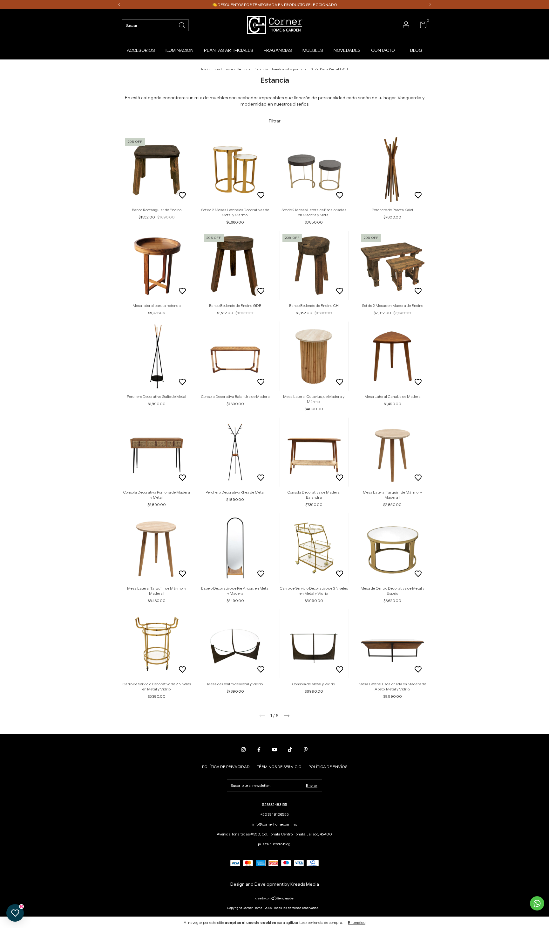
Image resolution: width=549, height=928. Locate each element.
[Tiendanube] (275, 899)
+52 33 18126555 (274, 814)
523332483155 (274, 804)
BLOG (416, 50)
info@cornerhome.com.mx (274, 824)
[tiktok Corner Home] (290, 749)
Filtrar (275, 121)
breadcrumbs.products (289, 69)
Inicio (205, 69)
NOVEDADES (347, 50)
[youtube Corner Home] (274, 749)
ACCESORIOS (141, 50)
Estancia (261, 69)
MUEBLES (312, 50)
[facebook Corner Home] (258, 749)
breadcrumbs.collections (232, 69)
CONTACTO (383, 50)
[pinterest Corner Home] (305, 749)
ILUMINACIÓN (179, 50)
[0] (421, 26)
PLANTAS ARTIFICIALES (228, 50)
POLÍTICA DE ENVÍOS (327, 766)
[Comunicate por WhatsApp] (537, 903)
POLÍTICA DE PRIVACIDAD (226, 766)
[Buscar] (182, 24)
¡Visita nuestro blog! (274, 843)
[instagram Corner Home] (243, 749)
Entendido (356, 922)
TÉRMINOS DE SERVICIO (279, 766)
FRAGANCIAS (278, 50)
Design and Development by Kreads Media (274, 884)
